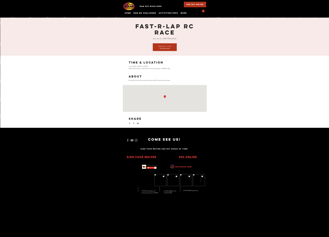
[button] (203, 10)
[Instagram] (136, 140)
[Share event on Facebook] (129, 123)
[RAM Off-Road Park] (172, 166)
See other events (165, 48)
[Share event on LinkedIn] (138, 123)
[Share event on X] (134, 123)
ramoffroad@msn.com (170, 191)
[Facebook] (128, 140)
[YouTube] (132, 140)
